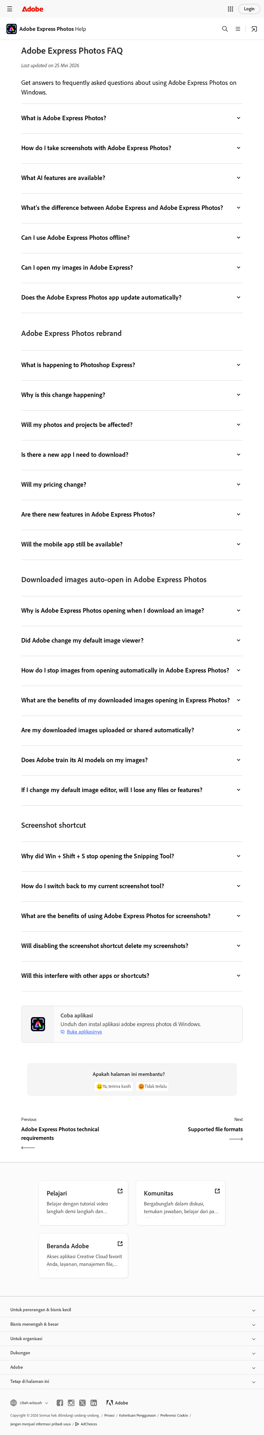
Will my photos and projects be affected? (77, 425)
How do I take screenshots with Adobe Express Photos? (96, 148)
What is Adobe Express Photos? (63, 118)
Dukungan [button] (20, 1353)
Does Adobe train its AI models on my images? (84, 760)
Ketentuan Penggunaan (137, 1415)
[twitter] (82, 1403)
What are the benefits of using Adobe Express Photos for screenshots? (116, 916)
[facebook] (60, 1403)
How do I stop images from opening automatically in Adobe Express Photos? (125, 670)
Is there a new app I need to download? (74, 454)
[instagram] (71, 1403)
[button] (230, 9)
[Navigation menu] (9, 9)
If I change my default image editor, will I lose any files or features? (112, 790)
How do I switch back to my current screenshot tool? (92, 886)
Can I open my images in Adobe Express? (77, 267)
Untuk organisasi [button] (26, 1338)
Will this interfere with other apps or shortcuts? (85, 975)
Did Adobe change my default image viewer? (82, 640)
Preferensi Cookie (174, 1415)
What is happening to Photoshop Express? (78, 365)
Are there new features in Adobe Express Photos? (88, 514)
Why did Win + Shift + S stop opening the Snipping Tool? (97, 856)
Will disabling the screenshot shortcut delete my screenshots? (104, 946)
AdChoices (89, 1424)
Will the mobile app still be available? (72, 544)
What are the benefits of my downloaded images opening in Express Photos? (125, 700)
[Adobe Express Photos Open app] (254, 29)
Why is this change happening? (63, 395)
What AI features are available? (63, 178)
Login (249, 9)
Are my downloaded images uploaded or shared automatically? (107, 730)
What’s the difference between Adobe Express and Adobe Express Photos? (122, 208)
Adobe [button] (16, 1367)
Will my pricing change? (53, 484)
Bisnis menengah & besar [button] (34, 1324)
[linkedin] (93, 1403)
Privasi (109, 1415)
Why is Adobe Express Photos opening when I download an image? (112, 610)
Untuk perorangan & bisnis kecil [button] (40, 1310)
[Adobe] (32, 9)
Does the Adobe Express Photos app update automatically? (101, 297)
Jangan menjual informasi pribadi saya (40, 1424)
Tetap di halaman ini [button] (29, 1381)
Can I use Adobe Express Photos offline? (75, 237)
